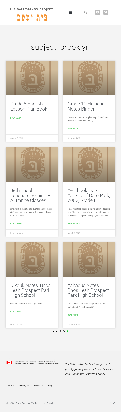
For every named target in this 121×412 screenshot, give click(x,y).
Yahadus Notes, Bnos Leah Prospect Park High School (88, 290)
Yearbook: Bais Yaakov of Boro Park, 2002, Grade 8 (89, 195)
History (22, 385)
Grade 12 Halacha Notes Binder (86, 106)
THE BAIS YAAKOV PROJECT (31, 9)
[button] (70, 12)
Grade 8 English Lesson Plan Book (28, 106)
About (9, 385)
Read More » (16, 118)
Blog (50, 385)
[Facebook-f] (110, 403)
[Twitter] (105, 12)
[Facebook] (97, 12)
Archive (37, 385)
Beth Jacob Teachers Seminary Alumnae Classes (30, 195)
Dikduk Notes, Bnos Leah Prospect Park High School (30, 290)
